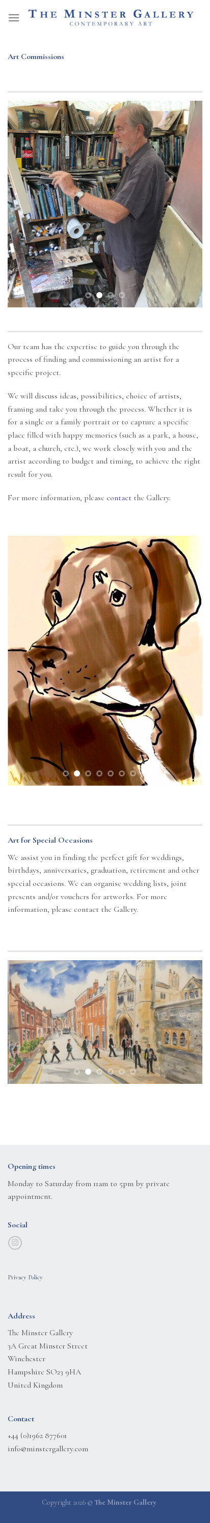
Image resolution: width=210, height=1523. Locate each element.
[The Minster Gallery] (111, 17)
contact (119, 498)
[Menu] (14, 17)
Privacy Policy (25, 1277)
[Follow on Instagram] (15, 1243)
